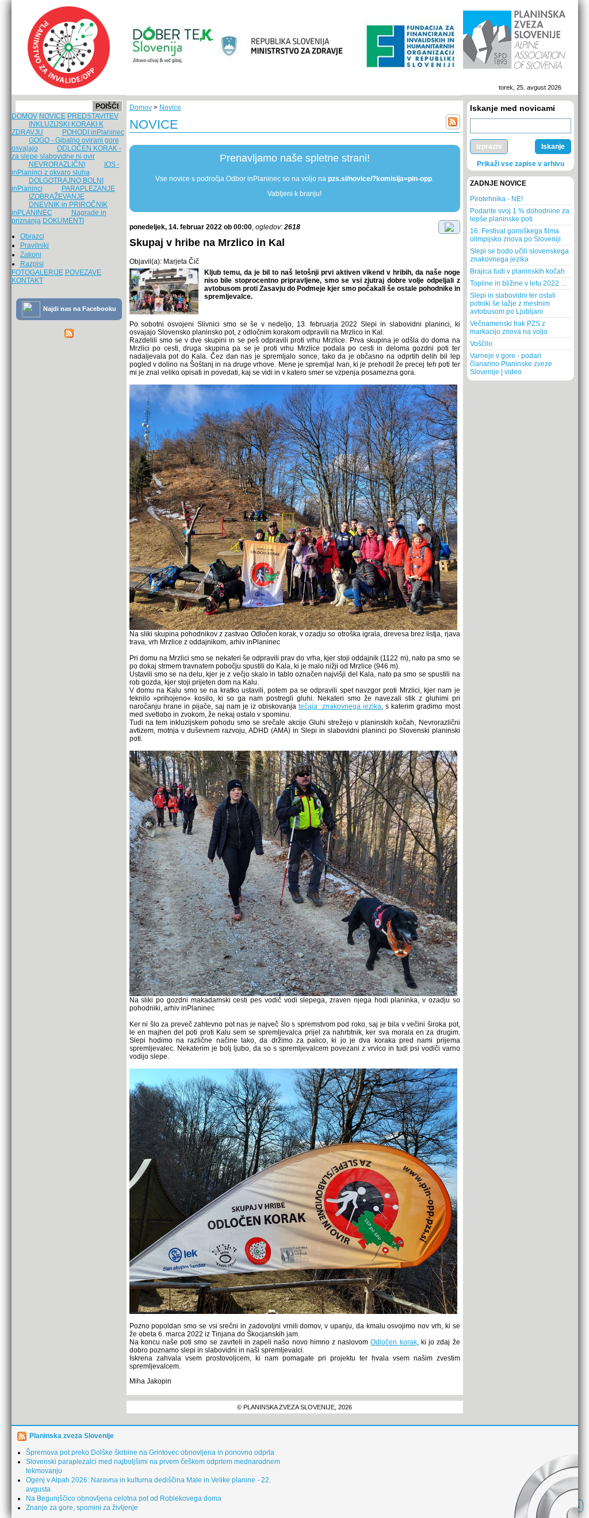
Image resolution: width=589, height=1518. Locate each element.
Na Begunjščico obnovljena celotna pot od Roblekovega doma (123, 1498)
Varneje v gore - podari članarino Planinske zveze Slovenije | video (511, 364)
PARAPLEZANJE (88, 189)
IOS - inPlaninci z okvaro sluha (66, 168)
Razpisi (32, 264)
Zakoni (30, 255)
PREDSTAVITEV (92, 116)
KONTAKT (27, 280)
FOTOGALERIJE (37, 272)
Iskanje (553, 147)
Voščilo (481, 344)
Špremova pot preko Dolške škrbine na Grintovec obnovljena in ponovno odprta (150, 1452)
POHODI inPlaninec (93, 132)
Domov (140, 107)
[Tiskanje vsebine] (449, 226)
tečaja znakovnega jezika (340, 706)
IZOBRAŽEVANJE (57, 197)
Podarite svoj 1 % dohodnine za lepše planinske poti (519, 215)
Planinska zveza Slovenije (71, 1436)
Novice (170, 107)
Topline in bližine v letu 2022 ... (518, 283)
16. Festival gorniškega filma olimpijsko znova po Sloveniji (515, 235)
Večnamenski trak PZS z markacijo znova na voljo (509, 328)
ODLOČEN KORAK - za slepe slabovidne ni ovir (66, 152)
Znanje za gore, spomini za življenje (82, 1508)
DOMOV (24, 116)
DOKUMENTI (63, 221)
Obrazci (32, 236)
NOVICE (52, 116)
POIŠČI (106, 106)
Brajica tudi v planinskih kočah (517, 271)
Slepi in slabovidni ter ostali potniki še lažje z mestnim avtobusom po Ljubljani (513, 303)
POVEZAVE (83, 272)
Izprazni (489, 147)
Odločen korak (393, 1342)
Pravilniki (34, 245)
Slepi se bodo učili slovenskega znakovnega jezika (519, 255)
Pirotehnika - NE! (496, 199)
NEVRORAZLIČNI (57, 164)
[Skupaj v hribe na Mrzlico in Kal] (163, 291)
